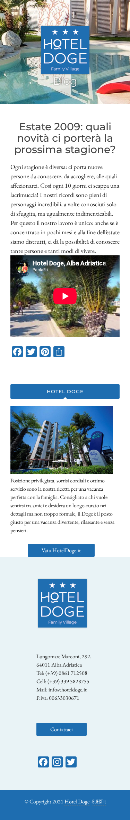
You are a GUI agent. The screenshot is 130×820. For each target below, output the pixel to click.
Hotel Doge (76, 801)
